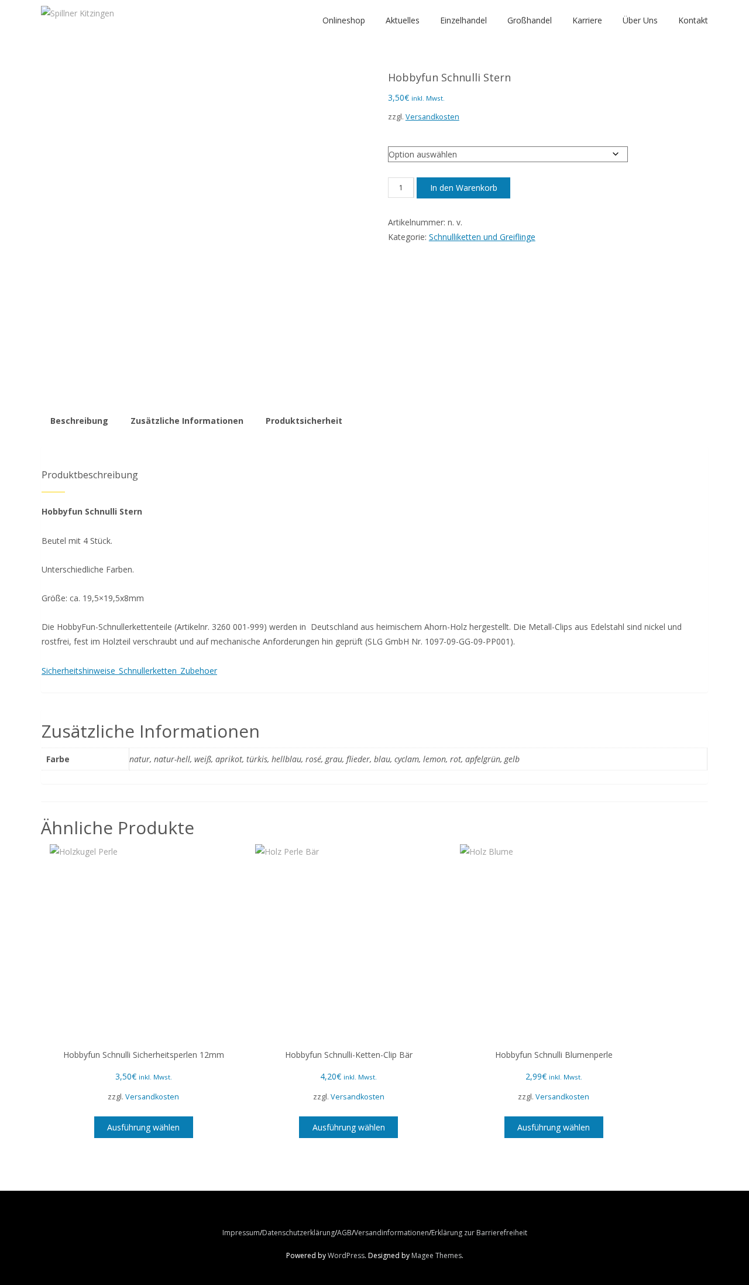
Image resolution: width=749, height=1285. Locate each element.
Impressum (241, 1233)
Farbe (400, 134)
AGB (344, 1233)
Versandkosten (432, 117)
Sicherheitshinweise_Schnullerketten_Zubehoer (129, 670)
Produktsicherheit (304, 420)
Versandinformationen (391, 1233)
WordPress (346, 1255)
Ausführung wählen (143, 1127)
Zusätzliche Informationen (186, 420)
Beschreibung (79, 420)
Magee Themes (436, 1255)
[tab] (80, 421)
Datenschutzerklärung (298, 1233)
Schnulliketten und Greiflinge (482, 236)
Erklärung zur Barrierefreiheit (479, 1233)
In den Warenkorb (463, 187)
